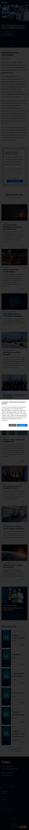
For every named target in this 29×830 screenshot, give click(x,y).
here (13, 418)
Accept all (22, 425)
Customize (12, 425)
